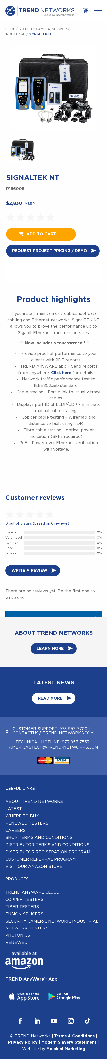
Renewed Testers (26, 823)
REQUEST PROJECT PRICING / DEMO (49, 251)
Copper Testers (24, 900)
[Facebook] (20, 1021)
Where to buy (22, 816)
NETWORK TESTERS (26, 928)
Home (10, 29)
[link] (85, 11)
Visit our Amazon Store (33, 867)
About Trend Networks (34, 802)
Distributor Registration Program (47, 852)
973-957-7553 (75, 742)
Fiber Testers (22, 907)
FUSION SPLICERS (24, 914)
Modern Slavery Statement (68, 1042)
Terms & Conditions (74, 1036)
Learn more (50, 649)
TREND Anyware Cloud (32, 892)
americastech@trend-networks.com (53, 747)
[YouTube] (54, 1021)
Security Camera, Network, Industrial (51, 921)
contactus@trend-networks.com (53, 733)
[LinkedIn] (37, 1021)
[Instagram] (71, 1021)
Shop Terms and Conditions (38, 838)
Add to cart (41, 234)
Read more (50, 698)
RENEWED (16, 943)
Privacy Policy (23, 1042)
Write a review (29, 571)
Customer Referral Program (40, 859)
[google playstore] (65, 996)
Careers (15, 831)
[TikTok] (87, 1021)
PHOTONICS (17, 935)
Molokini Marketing (65, 1049)
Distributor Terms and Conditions (47, 845)
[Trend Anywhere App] (24, 996)
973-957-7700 (73, 729)
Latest (13, 809)
